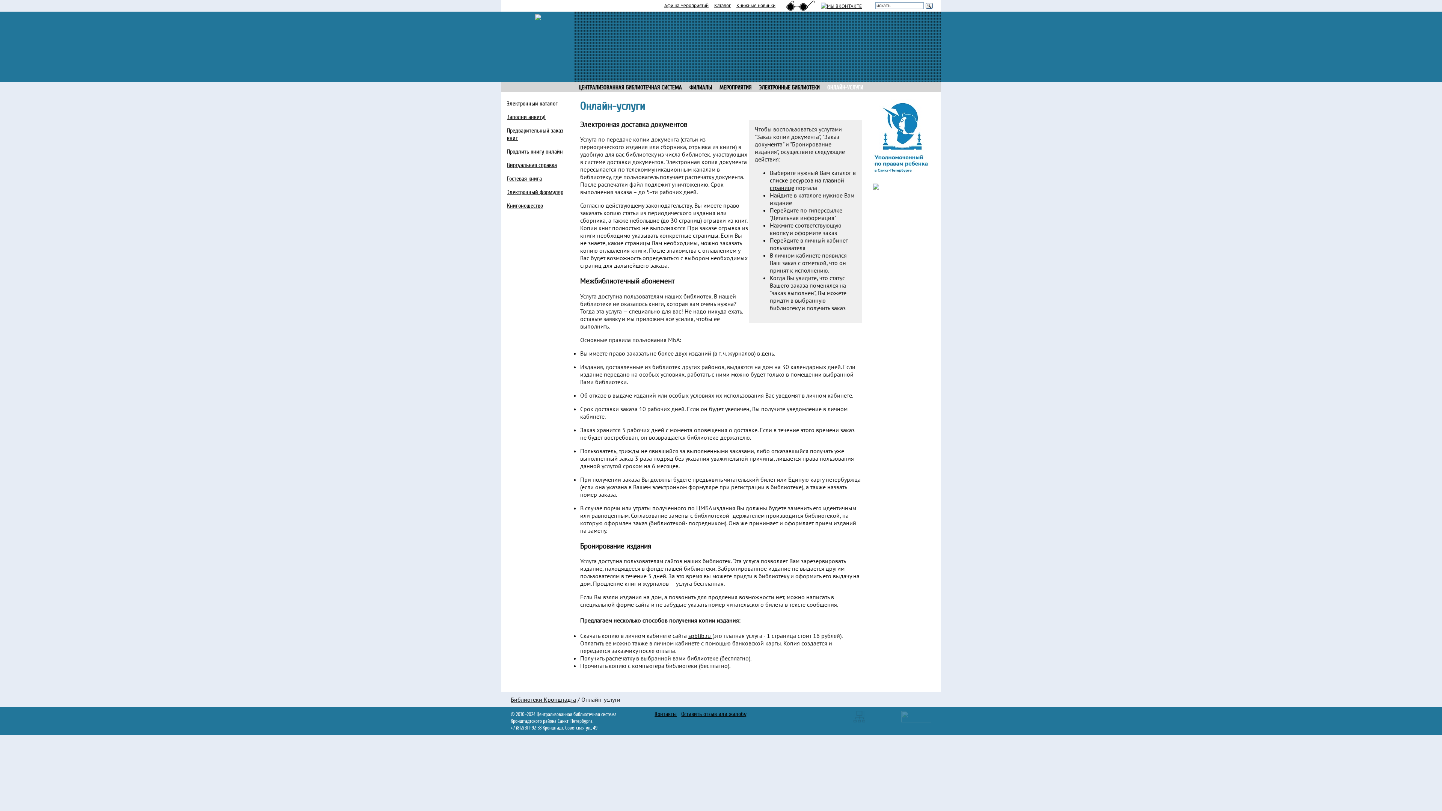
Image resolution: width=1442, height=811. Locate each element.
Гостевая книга (524, 178)
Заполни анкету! (526, 117)
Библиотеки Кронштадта (543, 699)
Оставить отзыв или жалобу (714, 714)
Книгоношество (525, 205)
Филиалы (700, 87)
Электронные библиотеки (789, 87)
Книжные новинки (755, 5)
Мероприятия (735, 87)
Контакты (666, 714)
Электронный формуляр (535, 192)
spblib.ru (700, 635)
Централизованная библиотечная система (630, 87)
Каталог (722, 5)
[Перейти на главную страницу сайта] (538, 16)
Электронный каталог (532, 103)
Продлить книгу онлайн (535, 151)
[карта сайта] (859, 715)
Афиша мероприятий (686, 5)
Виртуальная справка (532, 165)
